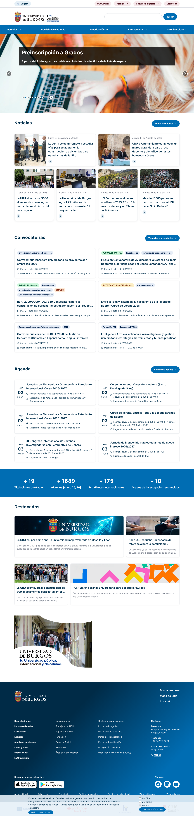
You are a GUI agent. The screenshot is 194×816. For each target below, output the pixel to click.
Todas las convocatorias (160, 238)
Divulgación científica (109, 747)
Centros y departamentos (111, 721)
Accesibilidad (21, 794)
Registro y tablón (64, 731)
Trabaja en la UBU (65, 726)
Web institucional (148, 794)
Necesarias (147, 805)
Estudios (12, 29)
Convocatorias (63, 721)
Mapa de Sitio (168, 695)
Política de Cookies (40, 812)
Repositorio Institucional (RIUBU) (114, 752)
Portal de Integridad (108, 726)
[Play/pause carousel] (51, 97)
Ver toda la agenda (163, 369)
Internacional (135, 29)
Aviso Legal (43, 794)
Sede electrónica (22, 721)
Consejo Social (63, 742)
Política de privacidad (119, 794)
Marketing (147, 802)
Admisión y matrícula (53, 29)
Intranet (165, 701)
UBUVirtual (103, 3)
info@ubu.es (157, 749)
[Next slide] (185, 73)
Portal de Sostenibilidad (110, 731)
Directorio (64, 794)
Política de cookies (88, 794)
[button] (22, 97)
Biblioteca (172, 3)
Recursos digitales (23, 726)
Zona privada (173, 794)
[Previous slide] (9, 73)
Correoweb (20, 731)
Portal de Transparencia (110, 736)
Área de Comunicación (67, 752)
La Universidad (175, 29)
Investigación (97, 29)
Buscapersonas (170, 690)
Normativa (61, 747)
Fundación (61, 736)
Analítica (146, 798)
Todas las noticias (164, 123)
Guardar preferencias (152, 809)
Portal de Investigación (109, 742)
